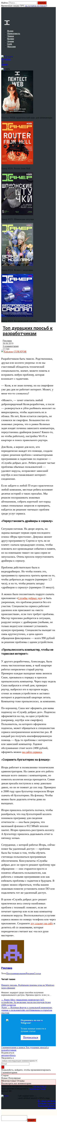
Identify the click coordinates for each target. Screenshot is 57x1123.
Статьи (37, 973)
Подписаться (30, 1037)
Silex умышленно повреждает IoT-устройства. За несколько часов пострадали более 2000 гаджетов (26, 1002)
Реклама (7, 340)
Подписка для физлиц (47, 1100)
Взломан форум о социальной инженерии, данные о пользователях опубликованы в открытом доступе (26, 1010)
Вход (53, 4)
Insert (31, 1120)
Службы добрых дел (29, 598)
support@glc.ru (39, 1086)
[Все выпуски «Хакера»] (1, 51)
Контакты (51, 1108)
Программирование (16, 973)
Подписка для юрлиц (47, 1103)
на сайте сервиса (32, 752)
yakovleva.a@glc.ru (37, 1088)
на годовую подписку (35, 5)
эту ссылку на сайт (42, 923)
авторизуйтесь (8, 1055)
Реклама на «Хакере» (47, 1105)
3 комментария (11, 346)
